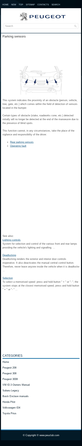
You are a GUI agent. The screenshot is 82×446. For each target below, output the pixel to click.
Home (5, 4)
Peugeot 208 (9, 367)
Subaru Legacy (10, 390)
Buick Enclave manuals (15, 396)
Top (21, 4)
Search (55, 4)
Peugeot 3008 (10, 379)
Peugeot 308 (9, 373)
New (13, 4)
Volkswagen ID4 (11, 407)
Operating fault (18, 145)
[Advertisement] (41, 50)
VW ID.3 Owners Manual (16, 384)
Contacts (43, 4)
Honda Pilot (8, 402)
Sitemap (30, 4)
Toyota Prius (9, 413)
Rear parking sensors (22, 142)
